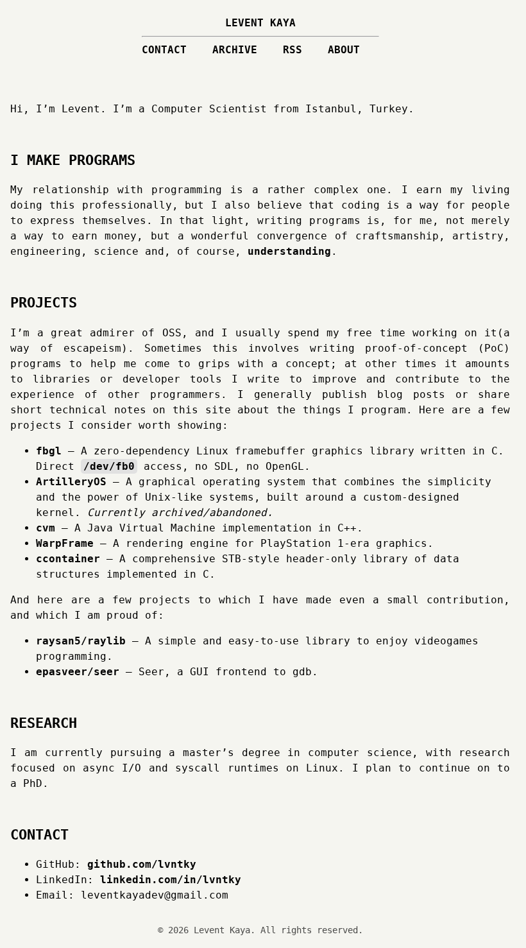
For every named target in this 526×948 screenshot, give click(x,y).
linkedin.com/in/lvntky (170, 880)
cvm (45, 528)
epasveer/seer (77, 672)
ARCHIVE (234, 50)
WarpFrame (65, 543)
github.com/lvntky (141, 864)
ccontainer (68, 559)
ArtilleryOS (71, 482)
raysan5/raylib (81, 641)
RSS (292, 50)
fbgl (49, 451)
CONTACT (164, 50)
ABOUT (344, 50)
